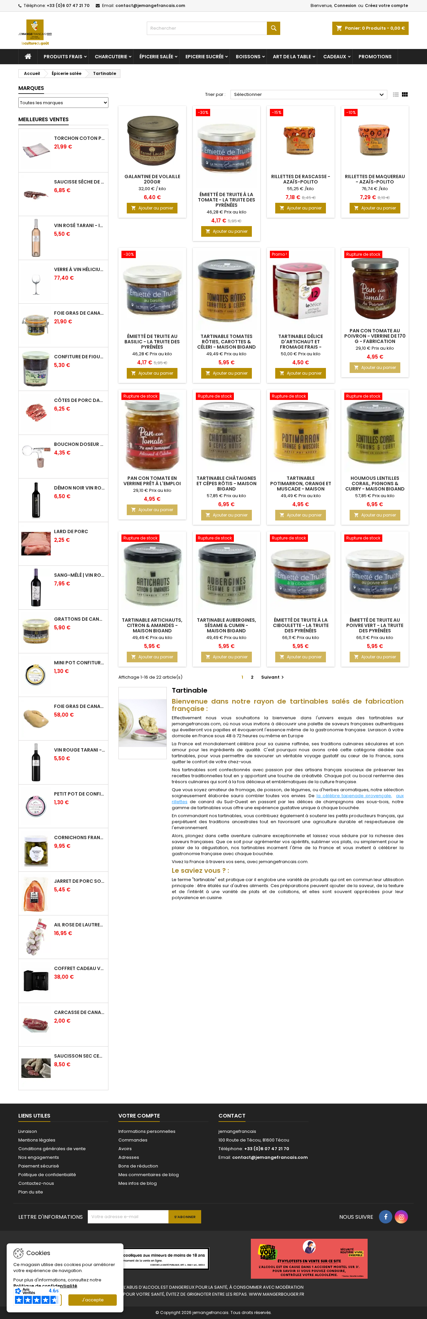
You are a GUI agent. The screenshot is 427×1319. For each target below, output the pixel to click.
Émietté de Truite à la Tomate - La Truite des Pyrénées (226, 199)
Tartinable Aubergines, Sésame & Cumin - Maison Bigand (226, 625)
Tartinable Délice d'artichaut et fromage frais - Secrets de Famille (300, 344)
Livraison (27, 1131)
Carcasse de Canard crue (79, 1012)
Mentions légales (36, 1140)
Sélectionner (310, 95)
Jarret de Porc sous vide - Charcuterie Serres (79, 881)
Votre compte (139, 1116)
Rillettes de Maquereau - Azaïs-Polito (375, 179)
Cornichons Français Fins (79, 837)
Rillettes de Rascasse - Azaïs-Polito (300, 179)
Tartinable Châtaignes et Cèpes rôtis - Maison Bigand (226, 483)
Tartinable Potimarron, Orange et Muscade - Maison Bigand (300, 486)
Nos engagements (38, 1157)
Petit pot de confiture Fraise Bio (79, 794)
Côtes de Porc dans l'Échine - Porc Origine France (79, 400)
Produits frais (63, 56)
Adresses (128, 1157)
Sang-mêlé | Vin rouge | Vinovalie (79, 575)
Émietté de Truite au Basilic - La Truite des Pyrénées (152, 341)
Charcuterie (111, 56)
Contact (232, 1116)
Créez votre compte (386, 5)
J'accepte (93, 1300)
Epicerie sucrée (204, 56)
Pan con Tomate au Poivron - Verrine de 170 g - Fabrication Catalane (375, 338)
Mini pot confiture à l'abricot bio (79, 662)
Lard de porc (71, 531)
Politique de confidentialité (47, 1174)
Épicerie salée (156, 56)
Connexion (345, 5)
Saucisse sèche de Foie (79, 181)
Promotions (375, 56)
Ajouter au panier (152, 208)
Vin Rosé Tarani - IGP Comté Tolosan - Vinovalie (79, 225)
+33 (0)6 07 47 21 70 (68, 5)
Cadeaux (334, 56)
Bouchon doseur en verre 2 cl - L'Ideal (79, 444)
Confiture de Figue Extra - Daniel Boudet (79, 356)
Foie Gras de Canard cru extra (79, 706)
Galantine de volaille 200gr (152, 179)
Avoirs (125, 1149)
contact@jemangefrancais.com (150, 5)
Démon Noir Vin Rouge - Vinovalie (79, 488)
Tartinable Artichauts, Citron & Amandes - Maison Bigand (152, 625)
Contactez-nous (36, 1183)
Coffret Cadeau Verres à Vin (79, 968)
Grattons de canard (79, 619)
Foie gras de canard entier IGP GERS (79, 313)
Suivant (273, 677)
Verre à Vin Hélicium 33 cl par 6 (79, 269)
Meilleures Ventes (43, 119)
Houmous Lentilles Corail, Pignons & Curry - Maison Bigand (375, 483)
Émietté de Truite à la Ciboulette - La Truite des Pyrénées (301, 625)
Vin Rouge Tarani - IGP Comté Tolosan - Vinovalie (79, 750)
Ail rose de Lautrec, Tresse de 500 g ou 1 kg (79, 924)
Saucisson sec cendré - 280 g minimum (79, 1056)
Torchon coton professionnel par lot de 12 (79, 138)
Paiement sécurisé (38, 1166)
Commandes (132, 1140)
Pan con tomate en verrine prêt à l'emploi (152, 481)
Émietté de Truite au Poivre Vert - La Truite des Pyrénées (374, 625)
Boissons (248, 56)
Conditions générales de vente (52, 1149)
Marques (31, 88)
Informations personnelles (146, 1131)
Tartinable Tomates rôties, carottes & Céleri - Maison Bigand (226, 341)
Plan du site (30, 1192)
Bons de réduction (138, 1166)
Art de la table (292, 56)
